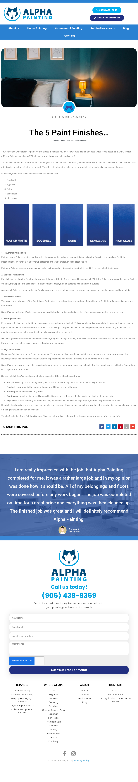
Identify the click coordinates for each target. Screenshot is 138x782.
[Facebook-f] (64, 753)
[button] (101, 426)
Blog (126, 28)
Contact (69, 35)
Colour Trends (81, 141)
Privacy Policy (81, 760)
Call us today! (69, 587)
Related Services (101, 28)
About (12, 28)
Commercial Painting (68, 28)
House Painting (37, 28)
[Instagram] (73, 753)
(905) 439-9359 (69, 595)
